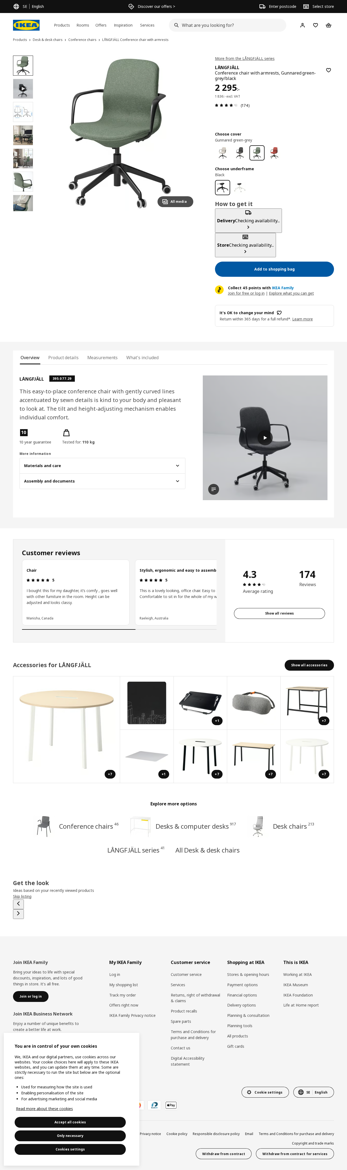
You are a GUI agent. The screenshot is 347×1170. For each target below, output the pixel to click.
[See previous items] (18, 904)
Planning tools (239, 1025)
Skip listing (22, 896)
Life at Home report (301, 1005)
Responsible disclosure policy (216, 1134)
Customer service (186, 974)
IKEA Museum (295, 984)
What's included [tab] (142, 358)
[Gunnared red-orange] (274, 152)
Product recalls (184, 1011)
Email (249, 1134)
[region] (120, 133)
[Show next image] (186, 133)
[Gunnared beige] (222, 152)
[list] (119, 592)
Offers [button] (101, 25)
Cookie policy (176, 1134)
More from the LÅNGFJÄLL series (245, 58)
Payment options (242, 984)
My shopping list (123, 984)
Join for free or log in (246, 293)
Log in (114, 974)
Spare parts (181, 1021)
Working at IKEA (297, 974)
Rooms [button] (82, 25)
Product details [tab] (63, 358)
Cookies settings (70, 1149)
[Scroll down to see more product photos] (23, 211)
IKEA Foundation (298, 995)
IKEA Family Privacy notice (132, 1015)
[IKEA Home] (26, 25)
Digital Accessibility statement (187, 1061)
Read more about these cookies (44, 1108)
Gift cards (235, 1046)
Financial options (242, 995)
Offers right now (123, 1005)
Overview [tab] (30, 358)
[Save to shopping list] (328, 70)
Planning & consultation (248, 1015)
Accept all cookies (70, 1122)
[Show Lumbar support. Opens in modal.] (254, 703)
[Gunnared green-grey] (257, 152)
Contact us (180, 1047)
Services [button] (147, 25)
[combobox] (226, 25)
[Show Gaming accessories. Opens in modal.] (147, 703)
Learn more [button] (302, 319)
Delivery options (241, 1005)
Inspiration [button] (123, 25)
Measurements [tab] (102, 358)
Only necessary (70, 1135)
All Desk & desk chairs (207, 850)
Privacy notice (150, 1134)
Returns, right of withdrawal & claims (195, 998)
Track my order (122, 995)
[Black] (222, 187)
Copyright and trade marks (313, 1143)
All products (237, 1036)
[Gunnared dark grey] (240, 152)
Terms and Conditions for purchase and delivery (193, 1034)
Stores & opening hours (248, 974)
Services (178, 984)
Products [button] (62, 25)
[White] (240, 187)
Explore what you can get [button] (291, 293)
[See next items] (18, 914)
